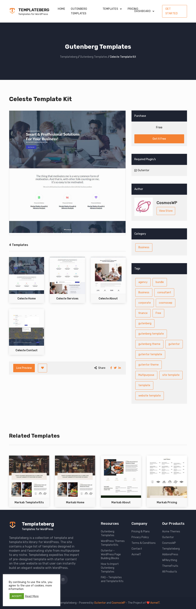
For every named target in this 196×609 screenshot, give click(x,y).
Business (143, 247)
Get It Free (159, 138)
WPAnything (169, 560)
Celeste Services (67, 298)
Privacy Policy (140, 537)
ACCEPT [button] (17, 596)
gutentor (174, 344)
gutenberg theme (149, 344)
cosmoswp (165, 302)
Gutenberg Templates (79, 11)
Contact (136, 548)
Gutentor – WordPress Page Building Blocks (111, 554)
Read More (32, 596)
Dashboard (142, 11)
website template (149, 395)
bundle (160, 282)
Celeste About (108, 298)
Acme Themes (171, 531)
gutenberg (144, 323)
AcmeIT (136, 554)
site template (171, 375)
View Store (166, 210)
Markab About (121, 502)
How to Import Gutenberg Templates (110, 567)
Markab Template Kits (29, 502)
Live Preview (24, 368)
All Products (169, 571)
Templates (110, 9)
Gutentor (168, 537)
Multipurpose (146, 375)
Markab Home (75, 502)
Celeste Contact (27, 350)
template (144, 385)
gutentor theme (148, 364)
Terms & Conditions (143, 543)
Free (158, 313)
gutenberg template (151, 333)
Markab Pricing (167, 502)
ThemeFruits (170, 566)
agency (143, 282)
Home (61, 9)
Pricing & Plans (140, 531)
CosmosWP (169, 543)
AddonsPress (170, 554)
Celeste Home (26, 298)
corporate (144, 302)
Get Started (171, 11)
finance (143, 313)
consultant (164, 292)
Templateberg (33, 10)
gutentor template (150, 354)
